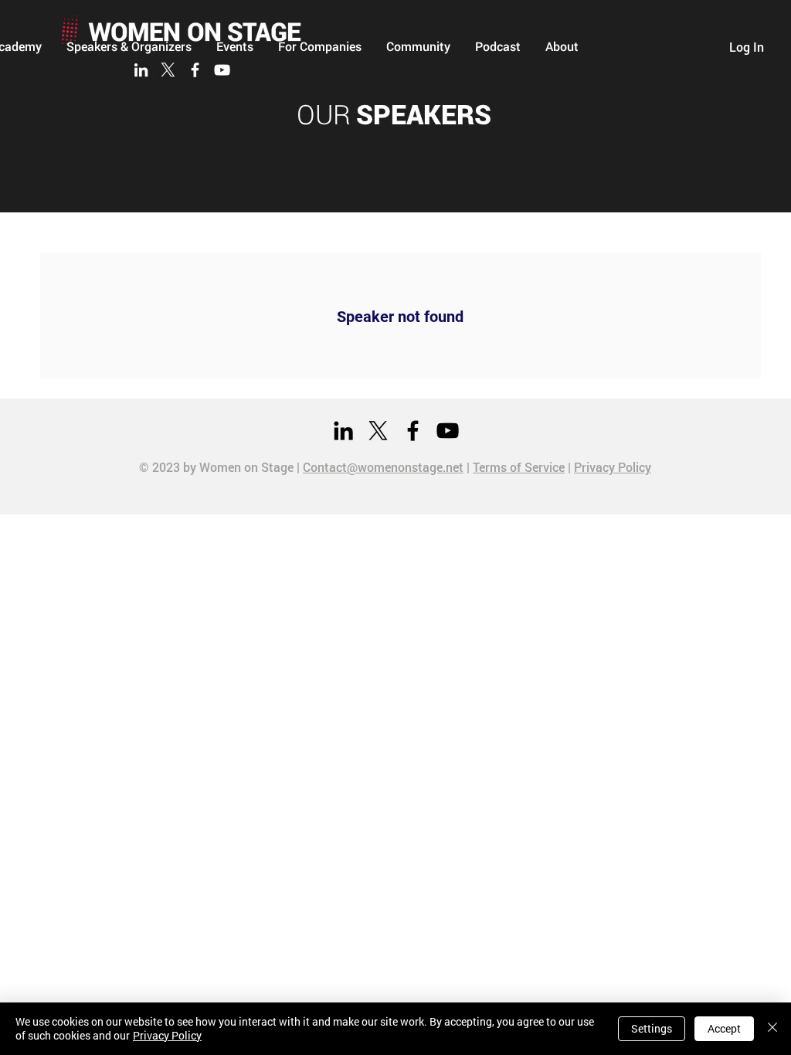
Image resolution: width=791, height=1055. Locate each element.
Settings (651, 1028)
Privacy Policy (612, 467)
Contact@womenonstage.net (383, 467)
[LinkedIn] (141, 70)
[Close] (772, 1029)
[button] (418, 46)
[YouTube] (222, 70)
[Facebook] (195, 70)
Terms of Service (519, 467)
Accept (724, 1028)
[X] (168, 70)
